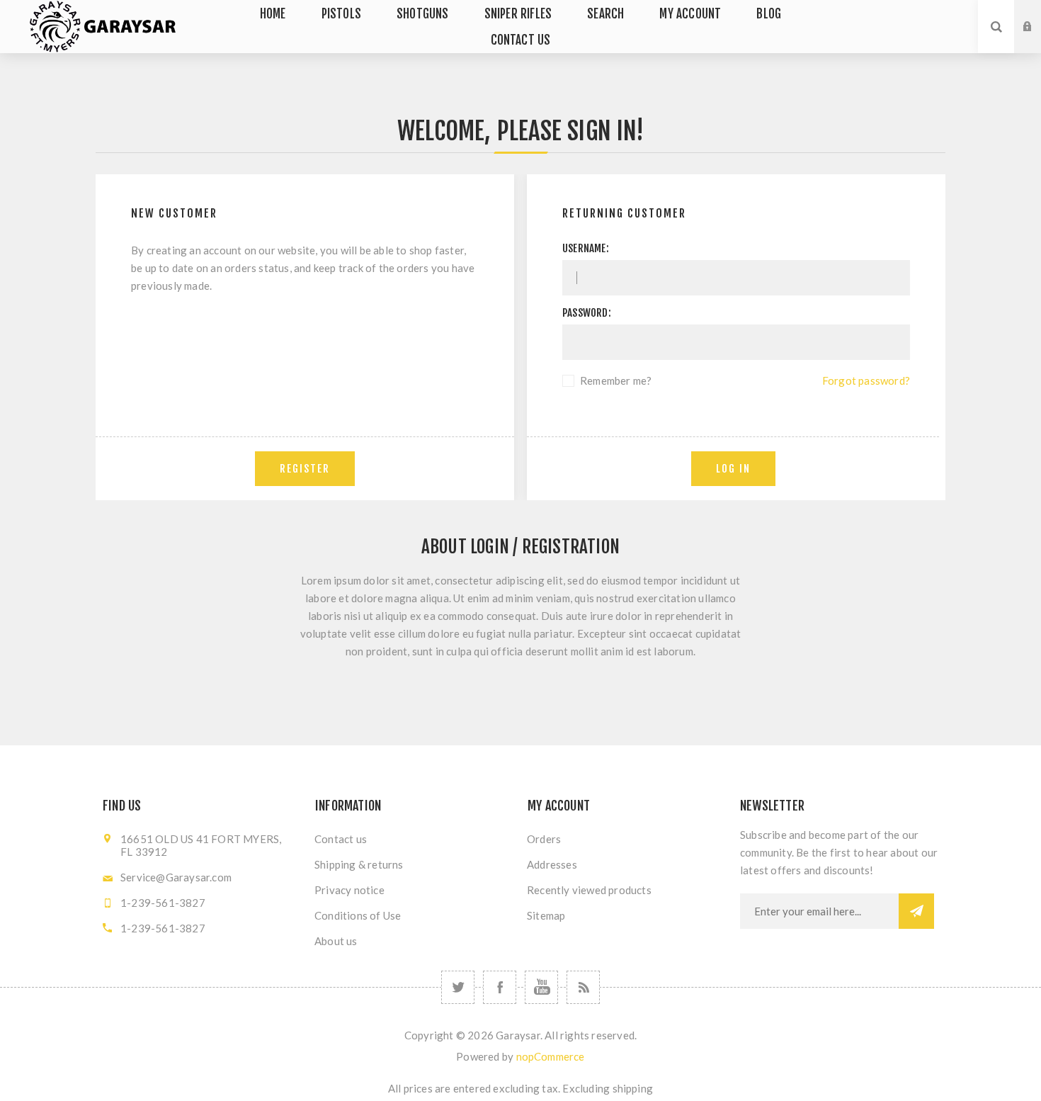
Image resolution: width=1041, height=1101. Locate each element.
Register (1038, 40)
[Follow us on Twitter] (457, 987)
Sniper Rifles (518, 13)
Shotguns (423, 13)
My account (690, 13)
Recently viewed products (589, 889)
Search (605, 13)
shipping (633, 1088)
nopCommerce (550, 1056)
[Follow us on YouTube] (541, 987)
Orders (544, 838)
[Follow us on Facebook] (499, 987)
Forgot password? (866, 380)
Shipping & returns (359, 864)
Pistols (341, 13)
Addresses (552, 864)
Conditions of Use (357, 915)
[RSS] (583, 987)
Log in (1038, 13)
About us (336, 941)
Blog (768, 13)
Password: (586, 313)
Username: (585, 248)
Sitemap (546, 915)
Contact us (521, 40)
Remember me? (616, 380)
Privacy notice (349, 889)
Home (273, 13)
